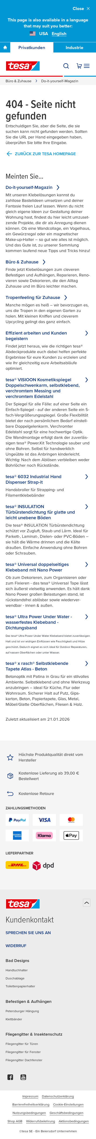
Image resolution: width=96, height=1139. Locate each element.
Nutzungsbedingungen (29, 1113)
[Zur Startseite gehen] (5, 47)
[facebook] (10, 1078)
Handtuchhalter (17, 970)
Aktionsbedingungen (74, 1121)
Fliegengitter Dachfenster (24, 1060)
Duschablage (15, 978)
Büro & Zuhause (18, 81)
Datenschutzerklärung (58, 1096)
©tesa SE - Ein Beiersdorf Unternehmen (48, 1131)
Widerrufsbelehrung (40, 1121)
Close (78, 8)
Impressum (30, 1096)
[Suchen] (66, 66)
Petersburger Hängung (22, 1011)
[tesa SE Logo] (23, 66)
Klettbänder (14, 1019)
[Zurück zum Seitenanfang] (86, 903)
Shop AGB (14, 1121)
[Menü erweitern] (86, 66)
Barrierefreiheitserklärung (30, 1104)
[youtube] (23, 1078)
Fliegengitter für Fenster (23, 1052)
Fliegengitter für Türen (22, 1044)
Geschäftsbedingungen (66, 1113)
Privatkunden (31, 47)
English (59, 33)
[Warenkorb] (79, 66)
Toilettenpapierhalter (20, 986)
